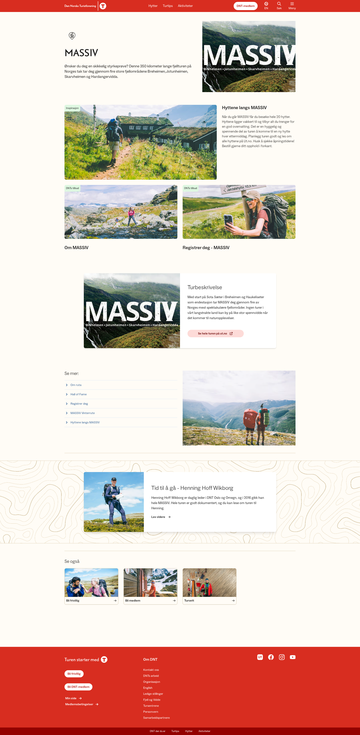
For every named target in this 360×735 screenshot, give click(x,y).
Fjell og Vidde (151, 700)
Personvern (150, 712)
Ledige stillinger (153, 694)
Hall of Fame (78, 394)
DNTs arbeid (151, 676)
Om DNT (150, 659)
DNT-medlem (246, 6)
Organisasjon (151, 682)
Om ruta (75, 385)
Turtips (168, 6)
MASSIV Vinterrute (82, 413)
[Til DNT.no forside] (85, 6)
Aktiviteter (185, 6)
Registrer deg (79, 404)
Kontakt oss (151, 670)
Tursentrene (151, 706)
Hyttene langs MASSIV (85, 422)
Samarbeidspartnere (156, 718)
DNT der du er (157, 731)
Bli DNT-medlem (78, 687)
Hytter (153, 6)
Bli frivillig (74, 674)
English (147, 688)
